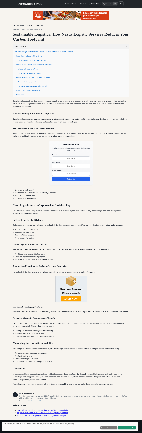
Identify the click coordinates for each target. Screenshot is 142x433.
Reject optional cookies (109, 428)
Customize (7, 428)
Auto (115, 4)
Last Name (56, 163)
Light (105, 4)
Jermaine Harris (28, 393)
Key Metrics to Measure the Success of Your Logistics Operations (42, 413)
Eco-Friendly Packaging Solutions (28, 82)
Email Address (57, 170)
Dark (110, 4)
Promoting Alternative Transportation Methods (32, 86)
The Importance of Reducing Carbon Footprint (32, 60)
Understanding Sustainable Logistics (29, 56)
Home (67, 4)
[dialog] (70, 426)
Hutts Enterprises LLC (34, 401)
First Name (56, 155)
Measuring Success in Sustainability (28, 90)
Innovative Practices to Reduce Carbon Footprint (33, 77)
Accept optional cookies (127, 428)
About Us (82, 4)
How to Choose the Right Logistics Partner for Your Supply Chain (42, 410)
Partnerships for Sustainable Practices (29, 73)
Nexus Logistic (30, 3)
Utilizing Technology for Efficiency (28, 69)
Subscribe (71, 179)
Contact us (95, 4)
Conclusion (20, 95)
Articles (73, 4)
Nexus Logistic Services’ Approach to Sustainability (33, 65)
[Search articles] (121, 3)
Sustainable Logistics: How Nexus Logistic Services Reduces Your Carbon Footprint (44, 51)
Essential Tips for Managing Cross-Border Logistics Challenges (41, 415)
